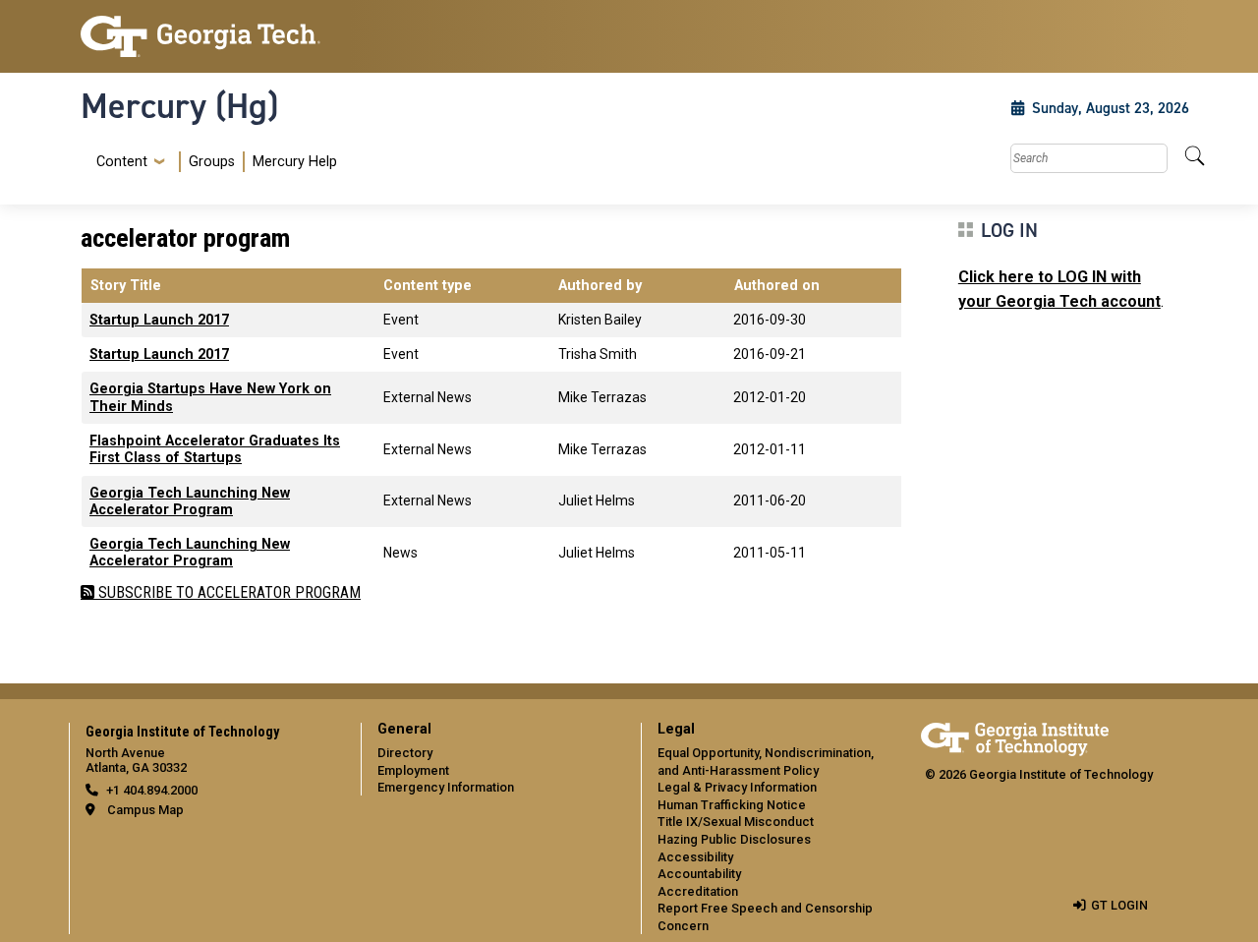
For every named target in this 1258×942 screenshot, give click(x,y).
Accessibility (695, 857)
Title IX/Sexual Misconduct (736, 821)
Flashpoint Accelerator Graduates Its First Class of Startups (214, 449)
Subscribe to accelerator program (227, 592)
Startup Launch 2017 (159, 320)
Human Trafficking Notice (732, 804)
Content (121, 162)
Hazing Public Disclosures (734, 839)
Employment (413, 770)
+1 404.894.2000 (152, 790)
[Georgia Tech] (209, 36)
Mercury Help (295, 161)
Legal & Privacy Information (737, 787)
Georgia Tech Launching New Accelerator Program (189, 501)
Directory (404, 752)
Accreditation (698, 891)
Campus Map (145, 809)
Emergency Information (445, 787)
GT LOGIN (1119, 905)
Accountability (699, 873)
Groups (212, 161)
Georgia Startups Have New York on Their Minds (210, 397)
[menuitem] (213, 161)
